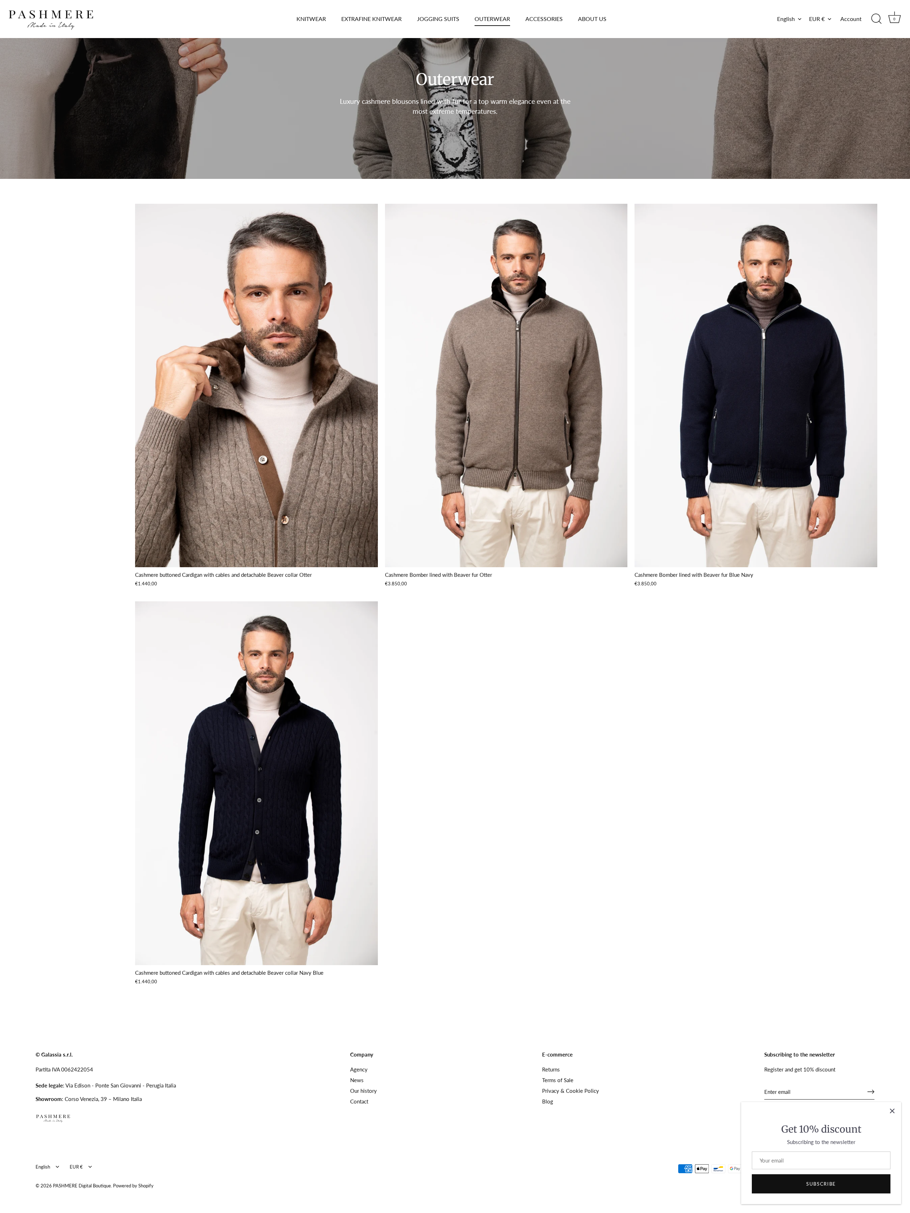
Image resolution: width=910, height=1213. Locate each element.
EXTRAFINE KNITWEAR (371, 18)
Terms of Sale (557, 1080)
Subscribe (821, 1184)
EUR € (817, 18)
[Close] (892, 1111)
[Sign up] (870, 1091)
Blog (547, 1101)
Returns (551, 1069)
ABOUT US (592, 18)
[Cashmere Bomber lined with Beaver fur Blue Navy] (756, 386)
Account (851, 18)
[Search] (876, 19)
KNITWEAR (311, 18)
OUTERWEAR (492, 18)
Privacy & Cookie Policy (570, 1090)
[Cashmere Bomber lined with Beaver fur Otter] (506, 386)
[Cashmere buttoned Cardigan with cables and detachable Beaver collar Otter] (256, 386)
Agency (359, 1069)
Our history (363, 1090)
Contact (359, 1101)
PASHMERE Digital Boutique (82, 1185)
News (357, 1080)
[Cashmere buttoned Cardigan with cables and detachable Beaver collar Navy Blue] (256, 783)
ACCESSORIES (544, 18)
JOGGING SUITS (438, 18)
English (786, 18)
